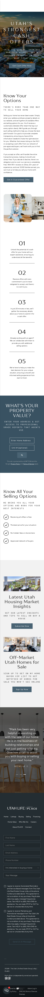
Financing (36, 816)
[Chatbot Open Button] (6, 990)
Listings (13, 816)
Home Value (12, 822)
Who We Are (23, 822)
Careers (33, 822)
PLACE (7, 971)
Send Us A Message (22, 941)
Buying (21, 816)
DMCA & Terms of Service (28, 991)
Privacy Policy (15, 464)
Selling (28, 816)
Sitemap (22, 994)
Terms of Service (28, 464)
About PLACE (18, 827)
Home (6, 816)
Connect (28, 827)
